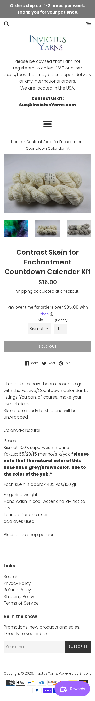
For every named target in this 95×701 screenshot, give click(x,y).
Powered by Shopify (75, 673)
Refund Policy (17, 590)
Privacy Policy (17, 583)
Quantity (60, 320)
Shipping (24, 291)
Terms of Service (21, 603)
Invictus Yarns (46, 673)
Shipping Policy (19, 596)
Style (39, 320)
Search (11, 577)
